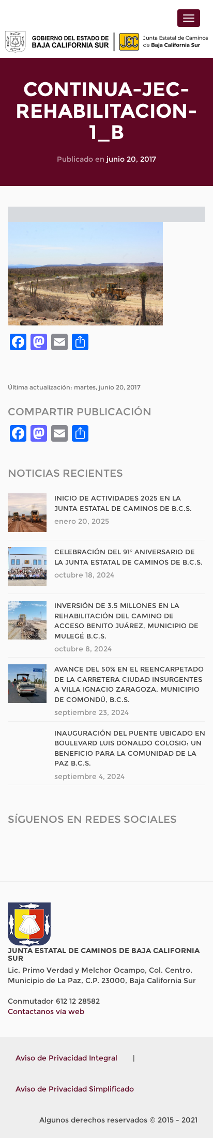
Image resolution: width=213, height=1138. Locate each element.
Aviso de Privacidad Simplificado (75, 1089)
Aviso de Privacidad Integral (66, 1058)
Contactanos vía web (46, 1011)
